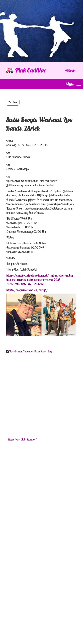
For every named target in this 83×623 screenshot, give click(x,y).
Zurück (12, 102)
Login (72, 70)
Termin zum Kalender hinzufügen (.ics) (30, 351)
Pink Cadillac (30, 70)
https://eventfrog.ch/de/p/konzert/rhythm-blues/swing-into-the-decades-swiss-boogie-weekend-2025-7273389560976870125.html (40, 279)
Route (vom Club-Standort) (22, 439)
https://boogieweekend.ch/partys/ (27, 290)
